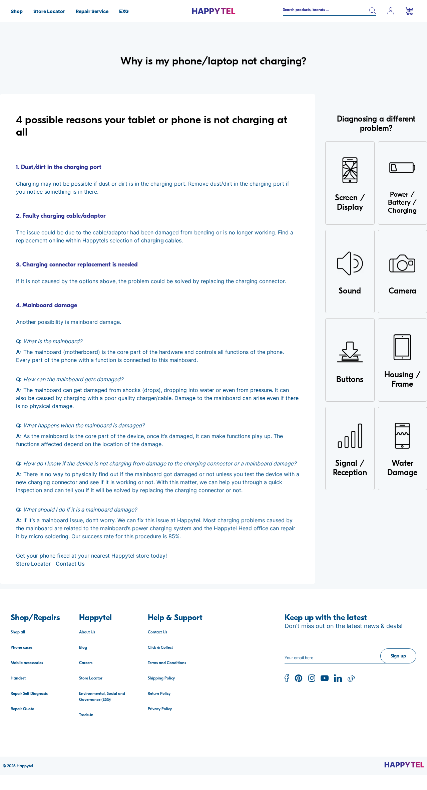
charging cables (161, 240)
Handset (18, 678)
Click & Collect (160, 647)
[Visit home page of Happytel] (404, 765)
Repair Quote (22, 709)
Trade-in (86, 715)
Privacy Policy (160, 709)
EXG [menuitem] (124, 11)
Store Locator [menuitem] (49, 11)
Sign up (398, 656)
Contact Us (70, 563)
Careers (85, 662)
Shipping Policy (161, 678)
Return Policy (159, 693)
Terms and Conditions (167, 662)
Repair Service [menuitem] (92, 11)
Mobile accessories (27, 662)
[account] (390, 11)
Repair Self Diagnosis (29, 693)
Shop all (18, 632)
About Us (87, 632)
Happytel (25, 766)
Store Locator (33, 563)
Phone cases (21, 647)
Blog (83, 647)
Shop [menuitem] (17, 11)
